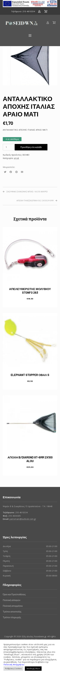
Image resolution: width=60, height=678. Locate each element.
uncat (16, 158)
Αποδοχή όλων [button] (33, 668)
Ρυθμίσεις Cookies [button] (13, 668)
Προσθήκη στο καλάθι (31, 147)
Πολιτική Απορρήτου (13, 664)
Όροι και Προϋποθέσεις (14, 594)
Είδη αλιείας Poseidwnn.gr (34, 636)
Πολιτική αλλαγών (11, 600)
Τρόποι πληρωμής (12, 617)
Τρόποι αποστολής (12, 611)
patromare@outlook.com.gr (23, 519)
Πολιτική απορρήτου (13, 605)
